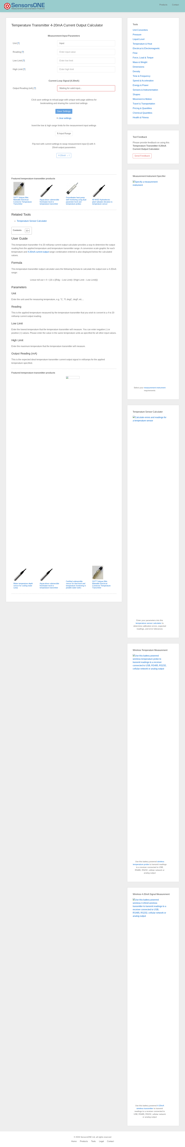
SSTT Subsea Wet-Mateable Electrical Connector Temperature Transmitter (22, 201)
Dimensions (138, 67)
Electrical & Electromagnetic (146, 48)
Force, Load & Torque (143, 57)
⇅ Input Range (64, 133)
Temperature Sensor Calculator (32, 221)
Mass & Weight (140, 62)
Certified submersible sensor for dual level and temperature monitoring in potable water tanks (76, 584)
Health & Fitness (141, 117)
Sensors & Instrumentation (145, 90)
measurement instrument (154, 388)
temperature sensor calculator (148, 623)
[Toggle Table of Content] (26, 230)
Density (136, 71)
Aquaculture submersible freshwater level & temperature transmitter (49, 202)
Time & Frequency (141, 76)
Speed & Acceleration (143, 81)
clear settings (65, 118)
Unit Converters (140, 30)
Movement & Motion (142, 99)
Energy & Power (140, 85)
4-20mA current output (38, 252)
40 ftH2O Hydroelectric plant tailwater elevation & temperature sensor (102, 202)
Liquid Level (139, 39)
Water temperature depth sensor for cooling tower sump (23, 586)
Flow (135, 53)
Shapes (136, 94)
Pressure (137, 34)
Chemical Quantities (142, 113)
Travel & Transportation (144, 104)
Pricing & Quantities (142, 108)
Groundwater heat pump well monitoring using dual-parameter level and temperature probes (76, 201)
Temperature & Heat (142, 44)
